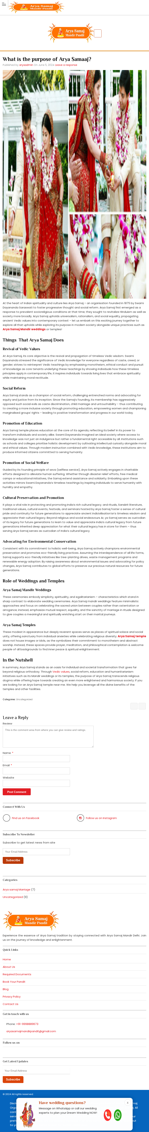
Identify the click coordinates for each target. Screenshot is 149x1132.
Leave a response (66, 65)
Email (7, 765)
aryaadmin (26, 65)
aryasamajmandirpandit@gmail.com (31, 1031)
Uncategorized (24, 699)
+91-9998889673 (27, 1024)
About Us (9, 967)
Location (98, 33)
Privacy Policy (12, 996)
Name (8, 753)
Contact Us (10, 1004)
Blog (6, 989)
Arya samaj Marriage (16, 889)
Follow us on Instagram (101, 818)
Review (7, 723)
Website (8, 777)
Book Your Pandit (14, 982)
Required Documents (17, 974)
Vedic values (61, 672)
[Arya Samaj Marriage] (74, 4)
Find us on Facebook (25, 818)
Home (7, 959)
